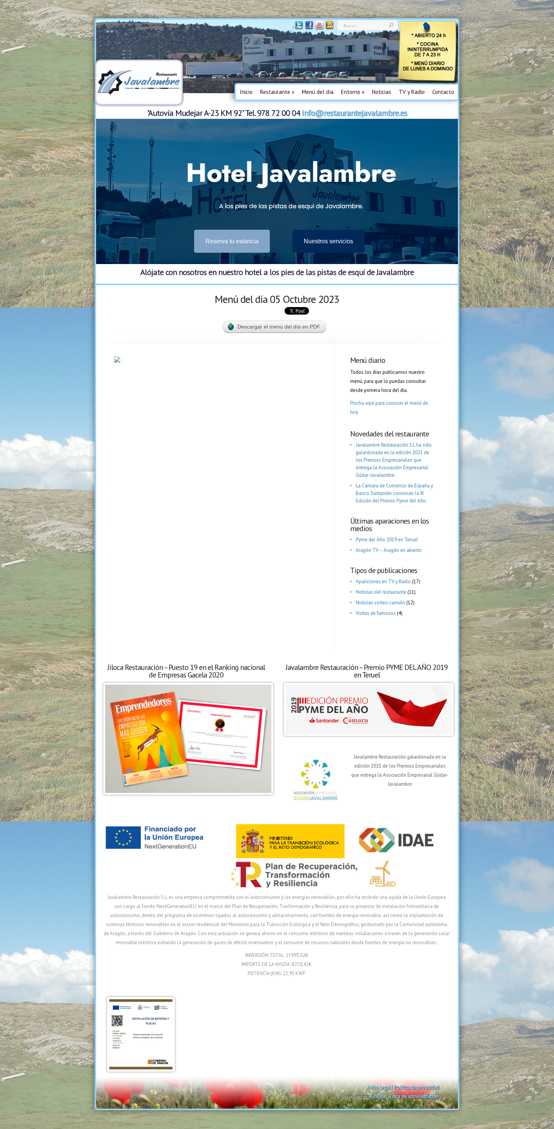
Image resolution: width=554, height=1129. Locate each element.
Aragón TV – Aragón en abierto (389, 550)
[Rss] (329, 28)
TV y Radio (412, 91)
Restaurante (277, 91)
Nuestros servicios (328, 241)
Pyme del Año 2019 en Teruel (387, 539)
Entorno (352, 91)
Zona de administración (414, 1096)
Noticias (381, 91)
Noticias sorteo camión (380, 602)
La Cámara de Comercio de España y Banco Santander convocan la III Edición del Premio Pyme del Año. (394, 493)
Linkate (378, 1096)
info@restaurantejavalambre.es (354, 113)
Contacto (443, 91)
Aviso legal (379, 1087)
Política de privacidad (416, 1087)
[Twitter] (298, 28)
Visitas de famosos (376, 613)
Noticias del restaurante (381, 592)
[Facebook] (308, 28)
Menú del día (318, 91)
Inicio (246, 91)
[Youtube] (319, 28)
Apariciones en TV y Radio (383, 581)
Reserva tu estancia (232, 241)
